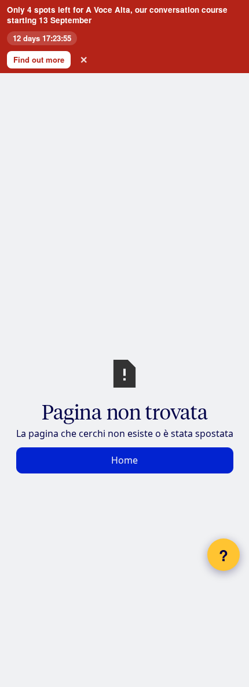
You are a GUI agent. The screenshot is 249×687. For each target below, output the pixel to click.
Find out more (38, 59)
